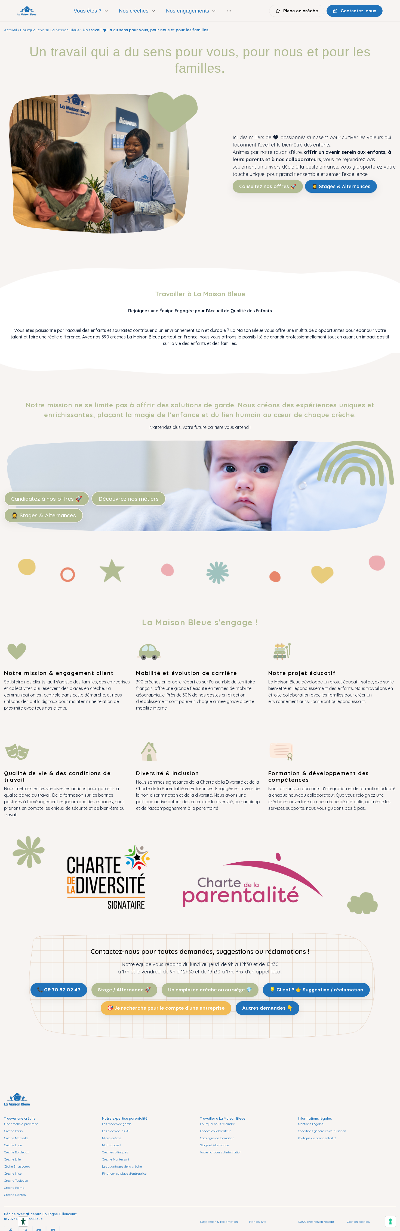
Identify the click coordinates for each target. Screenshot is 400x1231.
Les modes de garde (116, 1124)
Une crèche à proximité (21, 1124)
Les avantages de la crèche (122, 1166)
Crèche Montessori (115, 1159)
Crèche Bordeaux (16, 1152)
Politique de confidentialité (317, 1138)
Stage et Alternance (214, 1145)
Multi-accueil (111, 1145)
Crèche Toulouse (16, 1180)
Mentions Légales (310, 1124)
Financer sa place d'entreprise (124, 1173)
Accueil (10, 30)
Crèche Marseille (16, 1138)
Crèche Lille (12, 1159)
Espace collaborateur (215, 1131)
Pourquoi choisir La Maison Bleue (49, 30)
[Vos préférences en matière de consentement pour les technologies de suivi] (390, 1221)
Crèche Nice (12, 1173)
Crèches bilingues (115, 1152)
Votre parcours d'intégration (220, 1152)
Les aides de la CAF (116, 1131)
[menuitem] (91, 10)
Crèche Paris (13, 1131)
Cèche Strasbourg (17, 1166)
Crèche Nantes (15, 1195)
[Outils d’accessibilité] (23, 1221)
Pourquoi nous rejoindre (217, 1124)
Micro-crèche (111, 1138)
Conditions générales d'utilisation (322, 1131)
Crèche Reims (14, 1188)
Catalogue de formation (217, 1138)
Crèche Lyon (13, 1145)
